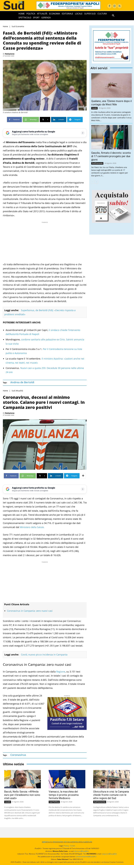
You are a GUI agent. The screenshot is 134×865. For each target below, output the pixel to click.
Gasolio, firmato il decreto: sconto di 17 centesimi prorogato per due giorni (111, 156)
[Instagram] (114, 6)
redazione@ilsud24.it (109, 854)
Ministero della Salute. (32, 527)
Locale (94, 108)
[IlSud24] (17, 5)
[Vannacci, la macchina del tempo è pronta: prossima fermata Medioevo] (67, 779)
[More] (83, 475)
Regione (60, 671)
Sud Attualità (17, 390)
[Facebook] (109, 6)
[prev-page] (92, 182)
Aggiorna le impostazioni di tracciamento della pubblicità (67, 841)
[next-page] (96, 182)
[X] (119, 6)
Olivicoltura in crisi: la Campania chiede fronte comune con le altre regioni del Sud (111, 795)
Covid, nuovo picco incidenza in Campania (44, 654)
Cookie (72, 846)
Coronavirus (18, 755)
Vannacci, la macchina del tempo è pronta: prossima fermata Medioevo (64, 795)
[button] (113, 15)
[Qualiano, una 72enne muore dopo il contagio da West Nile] (111, 85)
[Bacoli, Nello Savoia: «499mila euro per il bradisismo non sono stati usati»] (22, 779)
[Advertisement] (45, 242)
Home (5, 26)
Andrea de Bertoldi (22, 382)
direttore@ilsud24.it (81, 851)
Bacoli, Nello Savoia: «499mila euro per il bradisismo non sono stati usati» (22, 795)
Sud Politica (54, 802)
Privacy (66, 846)
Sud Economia (18, 26)
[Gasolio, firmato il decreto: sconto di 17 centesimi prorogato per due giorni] (111, 137)
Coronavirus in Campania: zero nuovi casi (30, 610)
